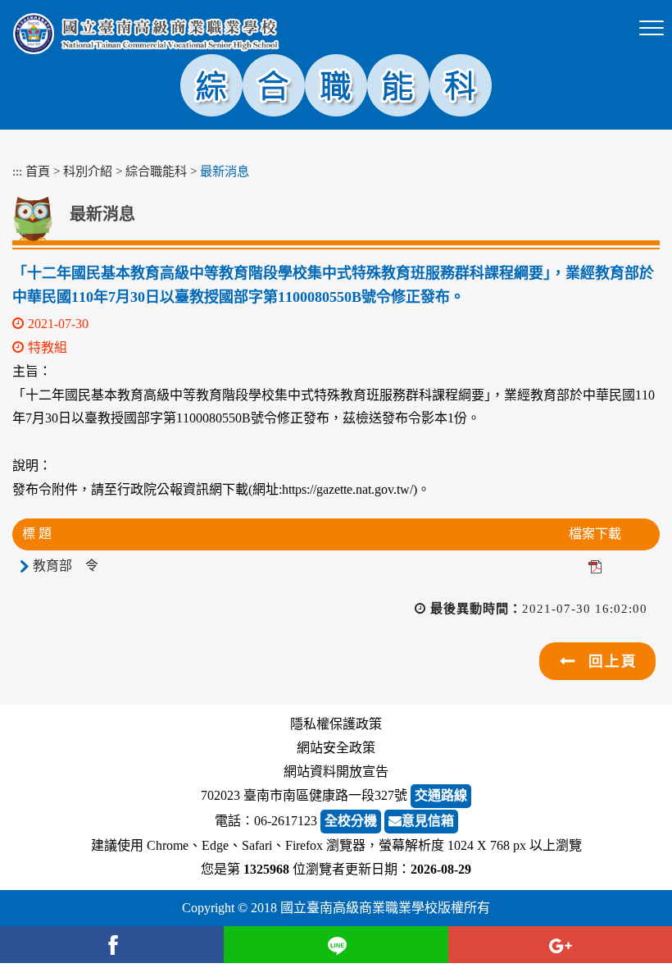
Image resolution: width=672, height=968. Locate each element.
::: (17, 171)
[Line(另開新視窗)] (335, 944)
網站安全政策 (336, 748)
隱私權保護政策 (336, 724)
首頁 (37, 171)
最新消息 (224, 171)
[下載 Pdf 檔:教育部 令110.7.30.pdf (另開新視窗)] (595, 566)
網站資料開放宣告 (336, 772)
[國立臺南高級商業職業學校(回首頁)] (146, 33)
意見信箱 (428, 821)
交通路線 (441, 795)
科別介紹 (87, 171)
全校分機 (351, 821)
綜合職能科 (156, 171)
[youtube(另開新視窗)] (560, 944)
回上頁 (613, 661)
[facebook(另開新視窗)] (112, 944)
